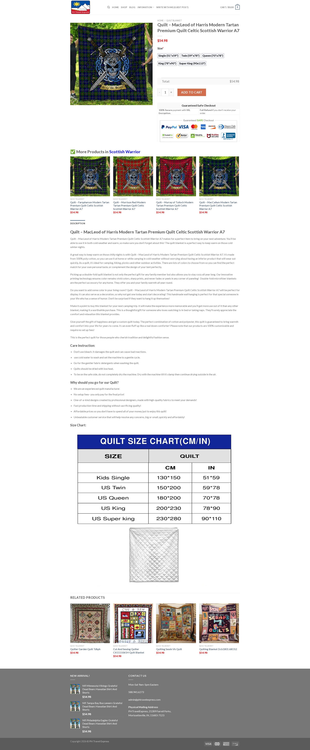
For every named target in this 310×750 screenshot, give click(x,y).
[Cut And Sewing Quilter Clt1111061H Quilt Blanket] (133, 623)
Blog (132, 7)
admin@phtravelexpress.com (144, 699)
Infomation (145, 7)
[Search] (108, 7)
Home (115, 7)
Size (160, 48)
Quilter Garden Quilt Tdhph (85, 649)
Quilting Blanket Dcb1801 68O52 (218, 649)
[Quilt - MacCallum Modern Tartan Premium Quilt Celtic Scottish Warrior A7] (219, 176)
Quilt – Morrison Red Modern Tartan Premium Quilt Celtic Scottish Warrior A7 (129, 205)
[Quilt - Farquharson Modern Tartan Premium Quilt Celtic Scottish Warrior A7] (90, 176)
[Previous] (70, 188)
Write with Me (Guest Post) (172, 7)
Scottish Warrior (124, 151)
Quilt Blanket (174, 20)
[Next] (238, 188)
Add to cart (191, 92)
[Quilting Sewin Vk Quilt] (176, 623)
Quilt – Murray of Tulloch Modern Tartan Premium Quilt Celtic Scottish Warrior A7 (174, 205)
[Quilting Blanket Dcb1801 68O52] (219, 623)
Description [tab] (77, 223)
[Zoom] (74, 101)
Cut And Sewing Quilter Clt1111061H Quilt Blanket (128, 650)
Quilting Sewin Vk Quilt (169, 649)
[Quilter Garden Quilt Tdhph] (90, 623)
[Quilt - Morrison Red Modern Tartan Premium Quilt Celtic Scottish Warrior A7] (133, 176)
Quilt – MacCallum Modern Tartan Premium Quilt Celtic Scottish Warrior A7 (218, 205)
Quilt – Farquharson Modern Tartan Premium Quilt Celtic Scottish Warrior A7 (89, 205)
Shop (124, 7)
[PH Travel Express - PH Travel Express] (86, 7)
